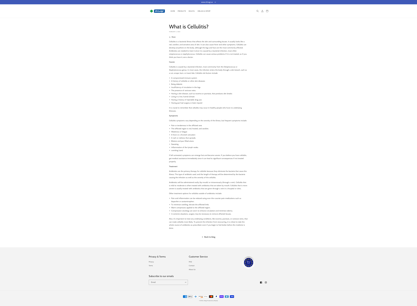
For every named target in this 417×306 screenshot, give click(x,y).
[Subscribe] (185, 282)
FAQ (190, 262)
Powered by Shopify (212, 300)
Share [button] (174, 37)
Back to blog (209, 237)
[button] (257, 11)
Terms (151, 266)
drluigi (205, 300)
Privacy (151, 262)
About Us (192, 269)
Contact (191, 266)
